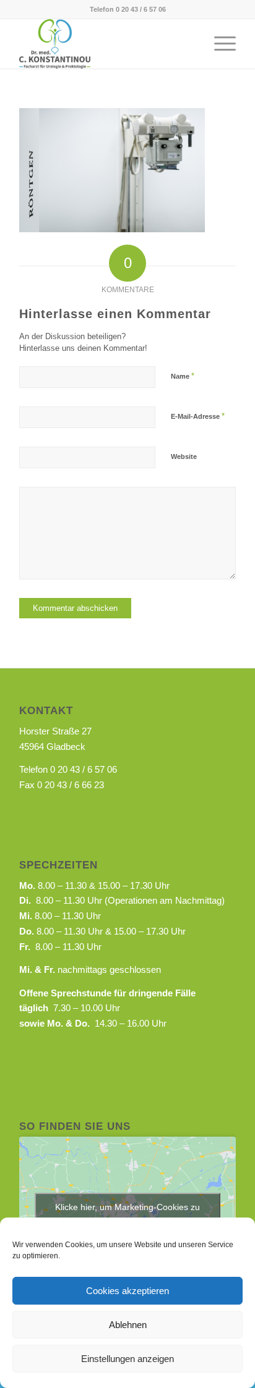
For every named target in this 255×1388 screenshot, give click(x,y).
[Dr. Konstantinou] (105, 44)
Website (184, 456)
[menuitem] (219, 44)
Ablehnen (128, 1324)
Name (182, 376)
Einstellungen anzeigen (127, 1358)
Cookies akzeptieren (127, 1290)
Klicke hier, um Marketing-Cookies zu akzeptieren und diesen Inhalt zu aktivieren (128, 1214)
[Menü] (219, 44)
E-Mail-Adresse (198, 416)
